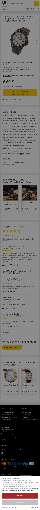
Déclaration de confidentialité (10, 507)
